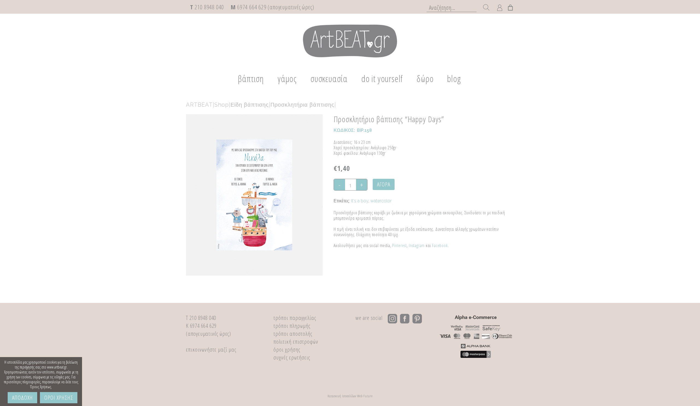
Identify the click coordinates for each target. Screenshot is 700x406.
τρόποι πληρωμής (291, 325)
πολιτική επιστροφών (295, 341)
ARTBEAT (199, 104)
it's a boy (359, 200)
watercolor (381, 200)
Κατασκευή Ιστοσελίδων (342, 396)
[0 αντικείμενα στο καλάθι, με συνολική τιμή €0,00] (510, 6)
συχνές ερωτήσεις (291, 357)
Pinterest (399, 246)
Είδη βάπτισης (250, 104)
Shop (221, 104)
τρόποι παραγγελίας (294, 318)
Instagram (417, 246)
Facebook (440, 246)
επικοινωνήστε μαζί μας (211, 349)
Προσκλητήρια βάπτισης (302, 104)
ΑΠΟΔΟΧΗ (22, 397)
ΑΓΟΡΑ (383, 184)
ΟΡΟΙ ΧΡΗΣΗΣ (58, 397)
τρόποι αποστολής (292, 333)
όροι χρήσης (286, 349)
